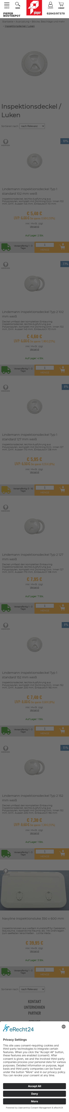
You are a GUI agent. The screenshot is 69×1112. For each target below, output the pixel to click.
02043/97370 (56, 13)
